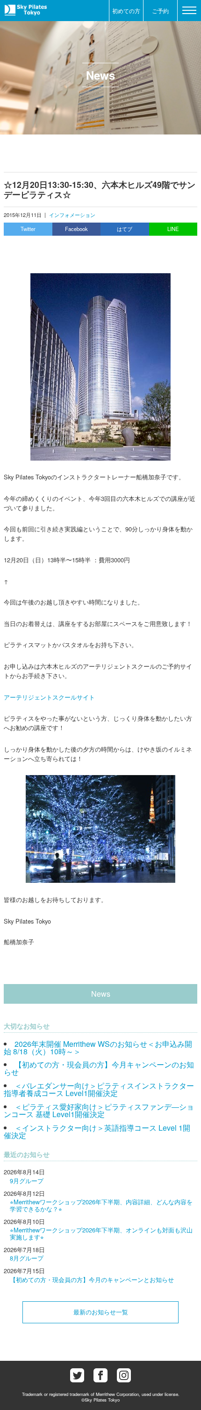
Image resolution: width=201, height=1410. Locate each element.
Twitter (28, 228)
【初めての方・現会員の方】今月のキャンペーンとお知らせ (92, 1279)
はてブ (124, 228)
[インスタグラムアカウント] (124, 1375)
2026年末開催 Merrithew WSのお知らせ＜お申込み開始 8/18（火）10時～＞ (98, 1047)
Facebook (76, 228)
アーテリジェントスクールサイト (49, 697)
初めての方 (126, 11)
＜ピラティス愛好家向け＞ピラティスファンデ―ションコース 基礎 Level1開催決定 (99, 1110)
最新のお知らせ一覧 (100, 1311)
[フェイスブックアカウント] (100, 1375)
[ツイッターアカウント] (77, 1375)
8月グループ (26, 1257)
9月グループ (26, 1180)
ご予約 (160, 11)
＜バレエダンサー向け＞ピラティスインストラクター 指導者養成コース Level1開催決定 (99, 1089)
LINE (173, 228)
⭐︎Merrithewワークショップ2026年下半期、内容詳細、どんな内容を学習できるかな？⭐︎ (101, 1205)
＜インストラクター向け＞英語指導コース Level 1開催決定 (97, 1131)
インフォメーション (72, 214)
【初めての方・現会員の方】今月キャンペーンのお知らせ (99, 1068)
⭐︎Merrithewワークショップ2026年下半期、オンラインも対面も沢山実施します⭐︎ (101, 1233)
